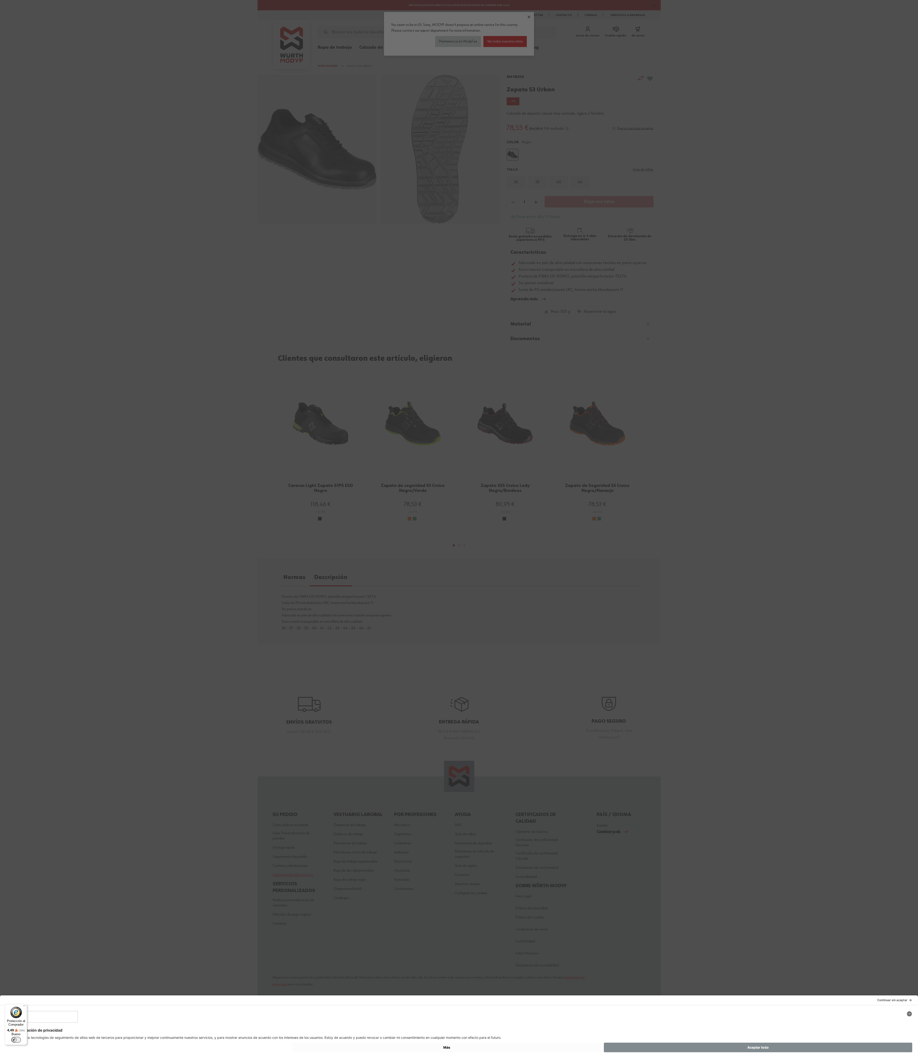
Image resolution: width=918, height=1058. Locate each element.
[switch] (16, 1040)
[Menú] (24, 1007)
